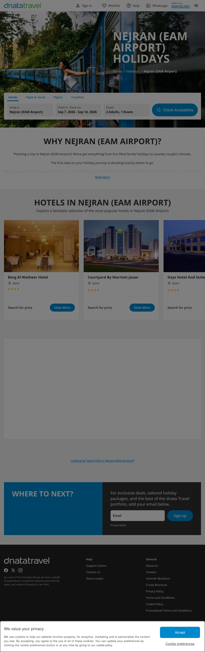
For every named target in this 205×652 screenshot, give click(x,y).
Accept (180, 632)
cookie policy (104, 645)
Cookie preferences (180, 643)
